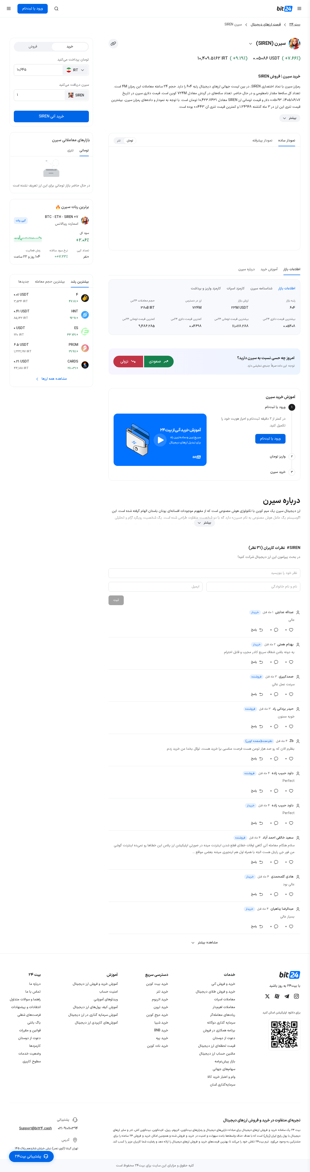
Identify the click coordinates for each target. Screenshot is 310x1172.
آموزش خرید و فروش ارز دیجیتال (95, 984)
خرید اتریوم (160, 999)
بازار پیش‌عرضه (225, 1061)
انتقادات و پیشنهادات (26, 1007)
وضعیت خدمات (29, 1053)
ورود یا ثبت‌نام (32, 8)
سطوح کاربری (32, 1061)
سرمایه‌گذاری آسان (222, 1084)
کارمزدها (35, 1046)
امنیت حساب (108, 991)
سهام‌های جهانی (224, 1069)
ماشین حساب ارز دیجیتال (217, 1053)
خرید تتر (162, 991)
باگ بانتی (34, 1022)
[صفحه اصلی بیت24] (285, 9)
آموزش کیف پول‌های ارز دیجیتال (95, 1007)
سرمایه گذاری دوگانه (221, 1022)
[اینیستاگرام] (296, 996)
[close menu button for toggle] (299, 9)
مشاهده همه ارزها (54, 379)
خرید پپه (162, 1038)
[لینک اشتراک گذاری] (113, 43)
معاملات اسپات (224, 999)
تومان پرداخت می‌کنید (73, 59)
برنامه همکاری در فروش (219, 1030)
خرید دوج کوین (157, 1015)
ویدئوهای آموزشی (106, 999)
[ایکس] (267, 996)
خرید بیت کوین (157, 984)
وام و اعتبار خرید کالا (221, 1076)
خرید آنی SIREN (51, 116)
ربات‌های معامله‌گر (222, 1015)
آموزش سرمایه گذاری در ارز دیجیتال (93, 1015)
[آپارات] (277, 996)
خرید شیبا (161, 1022)
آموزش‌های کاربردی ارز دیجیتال (96, 1022)
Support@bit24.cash (35, 1128)
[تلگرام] (286, 996)
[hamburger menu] (9, 9)
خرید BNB (161, 1030)
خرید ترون (161, 1007)
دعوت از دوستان (224, 1038)
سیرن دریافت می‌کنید (74, 84)
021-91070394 (68, 1128)
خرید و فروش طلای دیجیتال (215, 991)
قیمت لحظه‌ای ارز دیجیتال (216, 1046)
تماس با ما (33, 991)
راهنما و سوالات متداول (25, 999)
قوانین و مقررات (30, 1030)
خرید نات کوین (157, 1046)
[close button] (56, 9)
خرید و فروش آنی (223, 984)
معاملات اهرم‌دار (224, 1007)
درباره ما (35, 984)
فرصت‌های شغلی (29, 1015)
